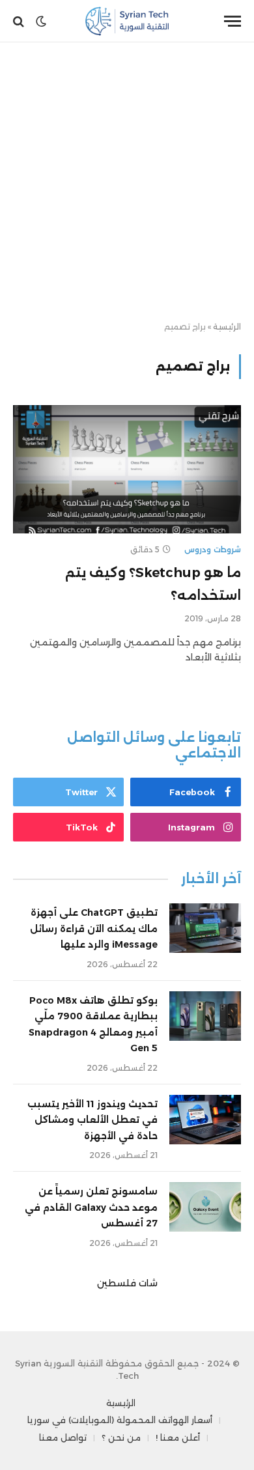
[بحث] (20, 21)
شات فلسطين (127, 1283)
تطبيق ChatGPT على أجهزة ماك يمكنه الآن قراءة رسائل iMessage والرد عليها (94, 928)
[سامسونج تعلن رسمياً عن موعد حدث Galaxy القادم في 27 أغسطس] (205, 1207)
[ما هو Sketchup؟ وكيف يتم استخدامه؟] (127, 469)
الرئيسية (227, 327)
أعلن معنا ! (178, 1437)
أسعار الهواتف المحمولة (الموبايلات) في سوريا (119, 1420)
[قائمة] (232, 21)
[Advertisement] (127, 182)
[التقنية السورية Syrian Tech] (127, 21)
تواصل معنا (63, 1437)
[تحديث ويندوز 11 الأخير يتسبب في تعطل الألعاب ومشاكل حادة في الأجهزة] (205, 1119)
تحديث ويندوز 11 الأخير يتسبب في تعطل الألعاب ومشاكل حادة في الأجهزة (92, 1120)
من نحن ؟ (121, 1437)
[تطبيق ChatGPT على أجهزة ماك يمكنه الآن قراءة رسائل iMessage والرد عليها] (205, 928)
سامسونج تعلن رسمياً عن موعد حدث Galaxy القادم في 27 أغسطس (91, 1207)
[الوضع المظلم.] (41, 21)
